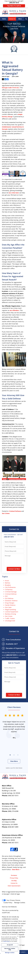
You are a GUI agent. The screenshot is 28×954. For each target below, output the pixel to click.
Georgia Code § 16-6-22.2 (10, 88)
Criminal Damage (11, 592)
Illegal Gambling (10, 609)
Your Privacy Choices (13, 900)
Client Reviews (14, 707)
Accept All (10, 945)
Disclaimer (14, 875)
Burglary (8, 585)
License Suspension (11, 612)
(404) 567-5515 (13, 795)
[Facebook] (12, 849)
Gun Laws (8, 607)
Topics (5, 576)
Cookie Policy (8, 902)
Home (4, 19)
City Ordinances (10, 587)
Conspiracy (8, 589)
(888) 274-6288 (13, 811)
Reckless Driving (10, 614)
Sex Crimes (6, 513)
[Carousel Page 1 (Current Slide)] (10, 755)
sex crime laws (14, 193)
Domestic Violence (11, 601)
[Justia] (16, 849)
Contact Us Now (14, 569)
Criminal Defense (15, 511)
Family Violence (10, 605)
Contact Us (12, 19)
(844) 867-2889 (13, 827)
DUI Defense (9, 598)
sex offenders (14, 310)
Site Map (14, 880)
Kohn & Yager (20, 945)
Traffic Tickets (10, 618)
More (20, 19)
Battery (7, 583)
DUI (6, 596)
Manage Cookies (19, 902)
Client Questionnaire (14, 886)
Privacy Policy (14, 878)
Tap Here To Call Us (14, 6)
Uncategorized (10, 621)
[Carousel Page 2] (14, 755)
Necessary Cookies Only (9, 949)
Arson (7, 581)
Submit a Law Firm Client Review (14, 768)
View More (14, 761)
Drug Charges (9, 603)
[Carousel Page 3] (18, 755)
